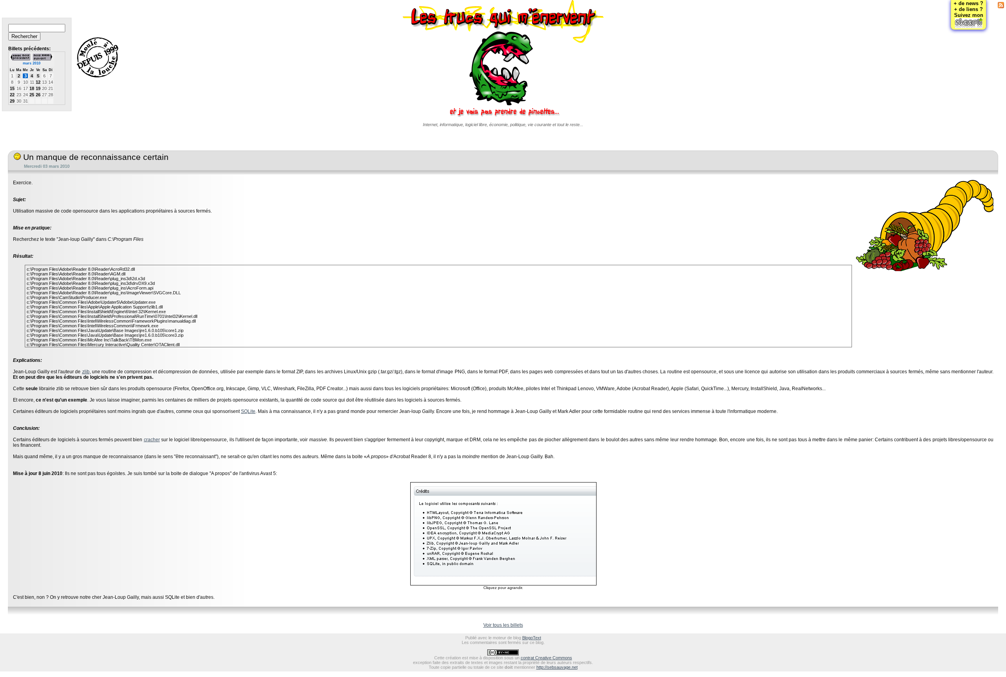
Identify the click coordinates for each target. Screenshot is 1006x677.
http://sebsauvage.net (557, 667)
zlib (86, 371)
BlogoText (531, 637)
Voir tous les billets (503, 625)
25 (31, 94)
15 (12, 88)
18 (31, 88)
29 (12, 101)
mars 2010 (31, 63)
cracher (152, 439)
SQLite (248, 411)
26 (38, 94)
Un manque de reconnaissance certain (95, 157)
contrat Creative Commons (546, 657)
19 (38, 88)
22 (12, 94)
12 (38, 82)
